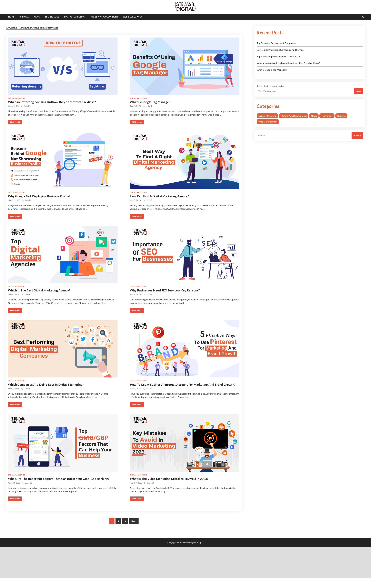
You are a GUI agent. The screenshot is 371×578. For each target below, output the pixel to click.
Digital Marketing (74, 17)
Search (357, 135)
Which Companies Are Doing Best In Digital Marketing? (46, 384)
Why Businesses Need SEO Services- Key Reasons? (165, 290)
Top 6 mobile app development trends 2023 (278, 56)
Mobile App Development (104, 17)
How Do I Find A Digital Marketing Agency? (159, 196)
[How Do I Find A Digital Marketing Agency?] (184, 161)
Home (11, 17)
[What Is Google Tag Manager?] (184, 67)
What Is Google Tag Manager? (150, 102)
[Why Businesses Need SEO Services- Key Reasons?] (184, 256)
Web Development (133, 17)
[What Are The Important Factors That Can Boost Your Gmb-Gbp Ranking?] (63, 444)
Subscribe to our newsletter (270, 86)
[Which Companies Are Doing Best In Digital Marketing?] (63, 350)
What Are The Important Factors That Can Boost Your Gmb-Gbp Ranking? (58, 478)
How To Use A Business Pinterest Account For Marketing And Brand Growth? (182, 384)
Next (133, 521)
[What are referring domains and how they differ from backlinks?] (63, 67)
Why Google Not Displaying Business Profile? (39, 196)
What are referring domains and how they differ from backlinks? (52, 102)
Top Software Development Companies (276, 43)
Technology (52, 17)
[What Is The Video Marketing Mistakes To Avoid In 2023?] (184, 444)
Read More (15, 122)
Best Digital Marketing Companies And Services (280, 49)
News (37, 17)
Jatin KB (27, 106)
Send (358, 91)
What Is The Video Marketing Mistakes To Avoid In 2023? (169, 478)
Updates (24, 17)
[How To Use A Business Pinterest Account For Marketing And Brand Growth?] (184, 350)
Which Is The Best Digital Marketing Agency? (39, 290)
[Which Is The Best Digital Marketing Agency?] (63, 256)
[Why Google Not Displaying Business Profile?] (63, 161)
